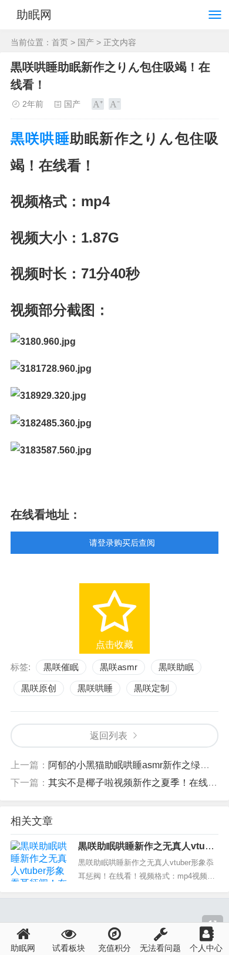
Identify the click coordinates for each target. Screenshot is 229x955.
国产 (86, 42)
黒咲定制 (151, 688)
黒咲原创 (38, 688)
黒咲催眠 (61, 667)
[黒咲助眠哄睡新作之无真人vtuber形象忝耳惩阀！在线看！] (40, 861)
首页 (60, 42)
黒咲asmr (118, 667)
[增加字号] (98, 104)
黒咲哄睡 (40, 138)
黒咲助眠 (176, 667)
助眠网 (34, 14)
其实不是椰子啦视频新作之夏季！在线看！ (137, 783)
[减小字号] (115, 104)
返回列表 (108, 736)
